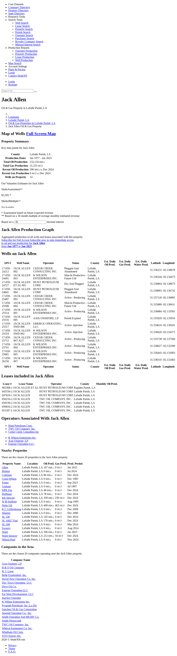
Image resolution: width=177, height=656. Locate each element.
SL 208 (6, 524)
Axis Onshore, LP (18, 440)
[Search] (35, 91)
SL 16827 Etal (10, 520)
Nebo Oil (7, 505)
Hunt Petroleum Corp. (20, 425)
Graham (6, 486)
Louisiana (13, 116)
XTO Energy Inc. (11, 635)
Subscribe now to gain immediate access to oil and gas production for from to (37, 243)
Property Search (24, 29)
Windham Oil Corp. (13, 632)
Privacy (12, 645)
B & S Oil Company (13, 567)
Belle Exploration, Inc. (14, 575)
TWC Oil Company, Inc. (21, 428)
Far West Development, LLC (18, 594)
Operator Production (26, 50)
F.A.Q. (12, 651)
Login (11, 81)
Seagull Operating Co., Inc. (17, 613)
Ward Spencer (9, 535)
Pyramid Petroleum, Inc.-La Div (19, 605)
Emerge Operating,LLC (21, 443)
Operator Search (24, 35)
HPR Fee (7, 490)
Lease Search (22, 26)
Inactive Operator (11, 597)
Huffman (7, 494)
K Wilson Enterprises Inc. (22, 437)
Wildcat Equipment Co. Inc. (17, 628)
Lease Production (24, 57)
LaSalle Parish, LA (18, 120)
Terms (11, 648)
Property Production (26, 53)
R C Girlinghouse (11, 509)
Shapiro (6, 513)
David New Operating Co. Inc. (19, 578)
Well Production (24, 60)
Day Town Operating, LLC (17, 582)
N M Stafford (9, 501)
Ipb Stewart (8, 497)
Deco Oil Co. (9, 586)
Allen (5, 467)
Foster (5, 482)
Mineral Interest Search (27, 44)
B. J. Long (7, 571)
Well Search (21, 22)
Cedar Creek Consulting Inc (23, 431)
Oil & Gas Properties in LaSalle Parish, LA (31, 123)
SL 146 (6, 516)
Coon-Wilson (9, 478)
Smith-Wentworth (11, 620)
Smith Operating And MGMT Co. (20, 616)
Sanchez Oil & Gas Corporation (19, 609)
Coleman (7, 475)
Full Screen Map (41, 133)
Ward (5, 531)
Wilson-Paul (8, 539)
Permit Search (22, 32)
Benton (6, 471)
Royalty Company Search (29, 41)
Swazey (6, 528)
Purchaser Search (24, 38)
